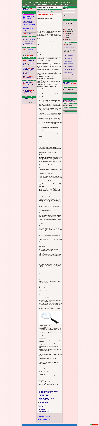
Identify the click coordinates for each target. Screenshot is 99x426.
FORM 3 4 (25, 102)
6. (28, 28)
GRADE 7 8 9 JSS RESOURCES (43, 4)
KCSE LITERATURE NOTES (27, 33)
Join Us (64, 17)
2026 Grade (24, 64)
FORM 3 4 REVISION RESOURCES (43, 414)
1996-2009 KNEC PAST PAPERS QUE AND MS (70, 74)
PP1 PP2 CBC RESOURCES (59, 4)
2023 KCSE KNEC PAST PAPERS (68, 47)
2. (27, 18)
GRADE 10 (51, 4)
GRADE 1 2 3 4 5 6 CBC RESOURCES (44, 419)
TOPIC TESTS (63, 2)
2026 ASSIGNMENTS (70, 2)
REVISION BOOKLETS (55, 2)
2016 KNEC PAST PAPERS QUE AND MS (69, 61)
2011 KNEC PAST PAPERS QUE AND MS (69, 69)
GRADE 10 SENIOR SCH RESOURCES (44, 416)
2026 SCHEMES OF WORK (37, 2)
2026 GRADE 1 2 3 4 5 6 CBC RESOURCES (30, 4)
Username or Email (66, 8)
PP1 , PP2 (25, 98)
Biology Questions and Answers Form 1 (47, 7)
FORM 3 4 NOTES (30, 0)
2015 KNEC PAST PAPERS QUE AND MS (69, 63)
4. (29, 24)
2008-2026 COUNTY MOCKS (55, 0)
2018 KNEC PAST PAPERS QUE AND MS (69, 58)
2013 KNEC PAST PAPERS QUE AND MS (69, 66)
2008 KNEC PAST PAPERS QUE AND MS (69, 72)
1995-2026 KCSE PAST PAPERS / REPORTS (42, 0)
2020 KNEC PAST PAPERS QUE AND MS (69, 55)
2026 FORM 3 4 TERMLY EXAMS (67, 0)
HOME (24, 0)
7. (27, 30)
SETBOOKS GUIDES (47, 2)
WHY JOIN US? (67, 4)
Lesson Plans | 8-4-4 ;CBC (27, 2)
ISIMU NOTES (25, 31)
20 (71, 83)
